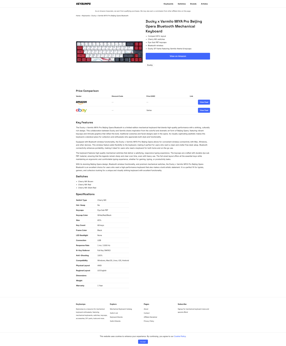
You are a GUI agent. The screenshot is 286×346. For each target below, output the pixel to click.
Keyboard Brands (116, 317)
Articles (204, 4)
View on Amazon (178, 56)
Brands (193, 4)
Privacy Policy (149, 321)
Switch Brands (115, 321)
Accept (143, 342)
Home (78, 16)
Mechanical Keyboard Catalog (121, 309)
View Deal (204, 102)
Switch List (114, 313)
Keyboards (168, 4)
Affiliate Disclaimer (150, 317)
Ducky (150, 65)
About (146, 309)
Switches (182, 4)
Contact (147, 313)
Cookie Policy (180, 336)
